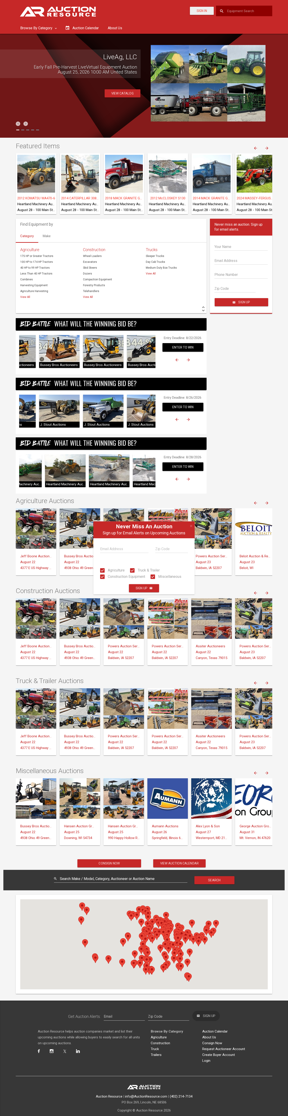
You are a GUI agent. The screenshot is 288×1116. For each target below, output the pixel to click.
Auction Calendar (215, 1031)
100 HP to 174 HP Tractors (36, 261)
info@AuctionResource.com (146, 1096)
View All (25, 297)
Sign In (202, 11)
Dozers (87, 273)
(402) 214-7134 (181, 1096)
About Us (115, 28)
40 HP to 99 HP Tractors (35, 267)
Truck (155, 1049)
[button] (18, 124)
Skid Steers (90, 267)
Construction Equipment (126, 576)
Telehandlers (91, 291)
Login (206, 1061)
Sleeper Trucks (155, 256)
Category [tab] (27, 236)
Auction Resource (109, 1096)
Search (214, 880)
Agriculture (116, 570)
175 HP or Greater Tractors (36, 256)
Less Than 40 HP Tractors (36, 273)
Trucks (152, 249)
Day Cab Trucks (155, 261)
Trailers (156, 1055)
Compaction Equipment (97, 279)
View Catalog (122, 93)
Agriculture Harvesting (34, 291)
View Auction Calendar (179, 863)
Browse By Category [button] (36, 28)
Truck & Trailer (148, 570)
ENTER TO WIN (183, 347)
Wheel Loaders (92, 256)
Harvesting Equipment (34, 285)
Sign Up (141, 588)
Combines (26, 279)
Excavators (90, 261)
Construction (94, 249)
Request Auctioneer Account (223, 1049)
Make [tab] (47, 236)
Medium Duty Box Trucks (161, 267)
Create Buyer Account (218, 1055)
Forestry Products (94, 285)
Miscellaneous (169, 576)
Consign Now (109, 863)
